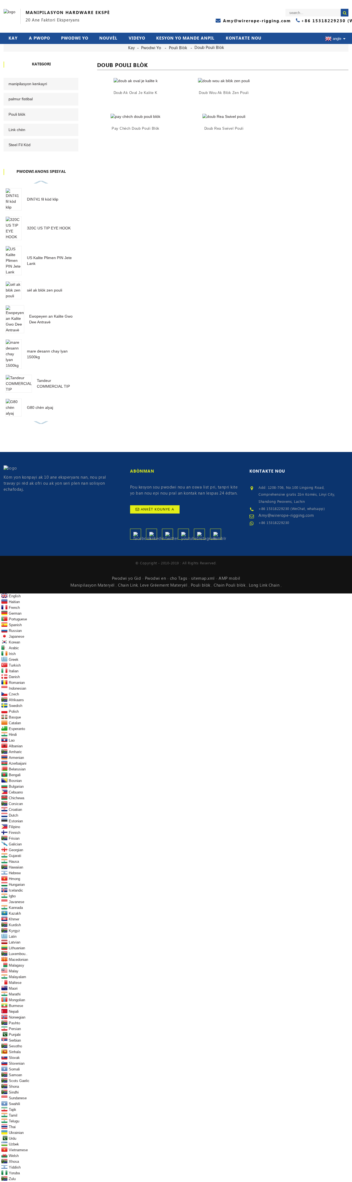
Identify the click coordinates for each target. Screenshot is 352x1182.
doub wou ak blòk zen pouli (224, 93)
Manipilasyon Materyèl (93, 585)
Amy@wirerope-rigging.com (286, 515)
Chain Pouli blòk (230, 585)
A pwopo (39, 38)
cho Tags (179, 578)
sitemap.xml (203, 578)
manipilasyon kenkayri (28, 84)
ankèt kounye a (157, 509)
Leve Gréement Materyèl (164, 585)
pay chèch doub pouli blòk (136, 128)
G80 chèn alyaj (40, 407)
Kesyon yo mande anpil (185, 38)
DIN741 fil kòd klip (42, 199)
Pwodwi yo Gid (127, 578)
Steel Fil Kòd (20, 145)
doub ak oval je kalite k (136, 93)
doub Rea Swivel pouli (224, 128)
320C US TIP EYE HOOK (49, 228)
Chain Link (128, 585)
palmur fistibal (21, 99)
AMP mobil (229, 578)
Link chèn (17, 129)
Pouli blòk (178, 48)
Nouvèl (108, 38)
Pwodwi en (156, 578)
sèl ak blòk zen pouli (44, 290)
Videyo (137, 38)
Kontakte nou (244, 38)
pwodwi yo (74, 38)
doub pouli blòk (209, 47)
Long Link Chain (265, 585)
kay (13, 38)
